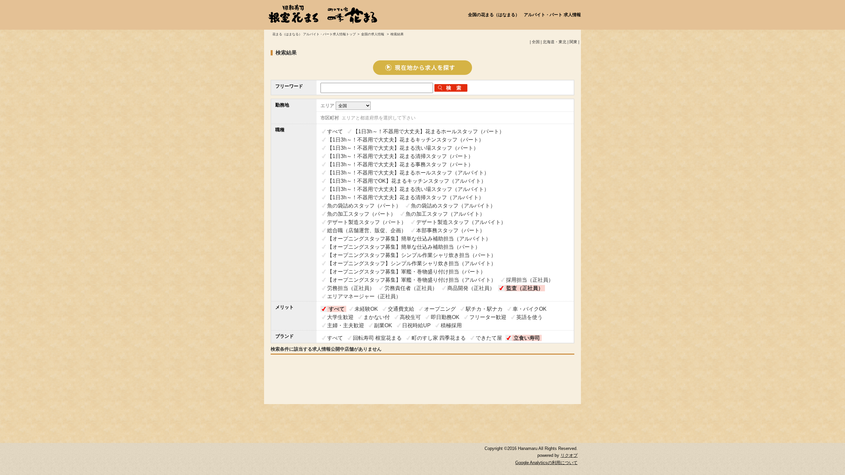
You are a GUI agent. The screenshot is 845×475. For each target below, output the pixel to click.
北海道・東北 (554, 42)
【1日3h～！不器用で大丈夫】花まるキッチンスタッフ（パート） (405, 139)
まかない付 (376, 317)
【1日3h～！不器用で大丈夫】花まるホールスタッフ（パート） (428, 131)
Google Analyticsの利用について (546, 462)
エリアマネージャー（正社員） (364, 296)
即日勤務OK (445, 317)
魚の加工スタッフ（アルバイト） (445, 214)
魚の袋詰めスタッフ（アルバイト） (453, 205)
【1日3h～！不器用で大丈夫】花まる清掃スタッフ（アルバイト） (405, 197)
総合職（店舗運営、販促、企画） (366, 230)
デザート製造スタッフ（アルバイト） (461, 222)
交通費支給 (401, 309)
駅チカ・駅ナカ (484, 309)
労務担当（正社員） (351, 288)
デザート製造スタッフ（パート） (366, 222)
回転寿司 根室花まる (377, 338)
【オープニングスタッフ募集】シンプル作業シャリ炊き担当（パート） (411, 255)
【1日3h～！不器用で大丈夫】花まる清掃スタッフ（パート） (400, 156)
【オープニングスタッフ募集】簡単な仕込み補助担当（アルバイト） (409, 238)
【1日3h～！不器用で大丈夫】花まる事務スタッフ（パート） (400, 164)
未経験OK (366, 309)
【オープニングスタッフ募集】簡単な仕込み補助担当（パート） (403, 247)
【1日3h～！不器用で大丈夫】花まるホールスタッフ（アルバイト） (408, 172)
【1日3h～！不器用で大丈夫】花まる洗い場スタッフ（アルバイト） (408, 189)
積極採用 (451, 325)
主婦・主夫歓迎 (345, 325)
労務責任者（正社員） (411, 288)
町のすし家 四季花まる (439, 338)
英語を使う (529, 317)
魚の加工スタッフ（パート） (361, 214)
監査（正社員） (524, 288)
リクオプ (569, 455)
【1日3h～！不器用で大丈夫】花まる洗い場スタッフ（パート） (403, 148)
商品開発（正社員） (471, 288)
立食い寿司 (527, 338)
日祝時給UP (416, 325)
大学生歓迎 (340, 317)
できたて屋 (489, 338)
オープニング (440, 309)
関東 (573, 42)
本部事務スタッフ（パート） (450, 230)
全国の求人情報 (373, 34)
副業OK (383, 325)
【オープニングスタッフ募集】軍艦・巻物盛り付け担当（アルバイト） (411, 280)
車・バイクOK (530, 309)
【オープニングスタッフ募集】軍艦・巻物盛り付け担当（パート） (406, 271)
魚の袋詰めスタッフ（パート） (364, 205)
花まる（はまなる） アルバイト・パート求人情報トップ (314, 34)
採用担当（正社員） (530, 280)
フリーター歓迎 (487, 317)
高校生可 (410, 317)
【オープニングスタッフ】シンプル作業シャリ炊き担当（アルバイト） (411, 263)
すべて (335, 131)
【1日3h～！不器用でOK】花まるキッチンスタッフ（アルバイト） (406, 181)
